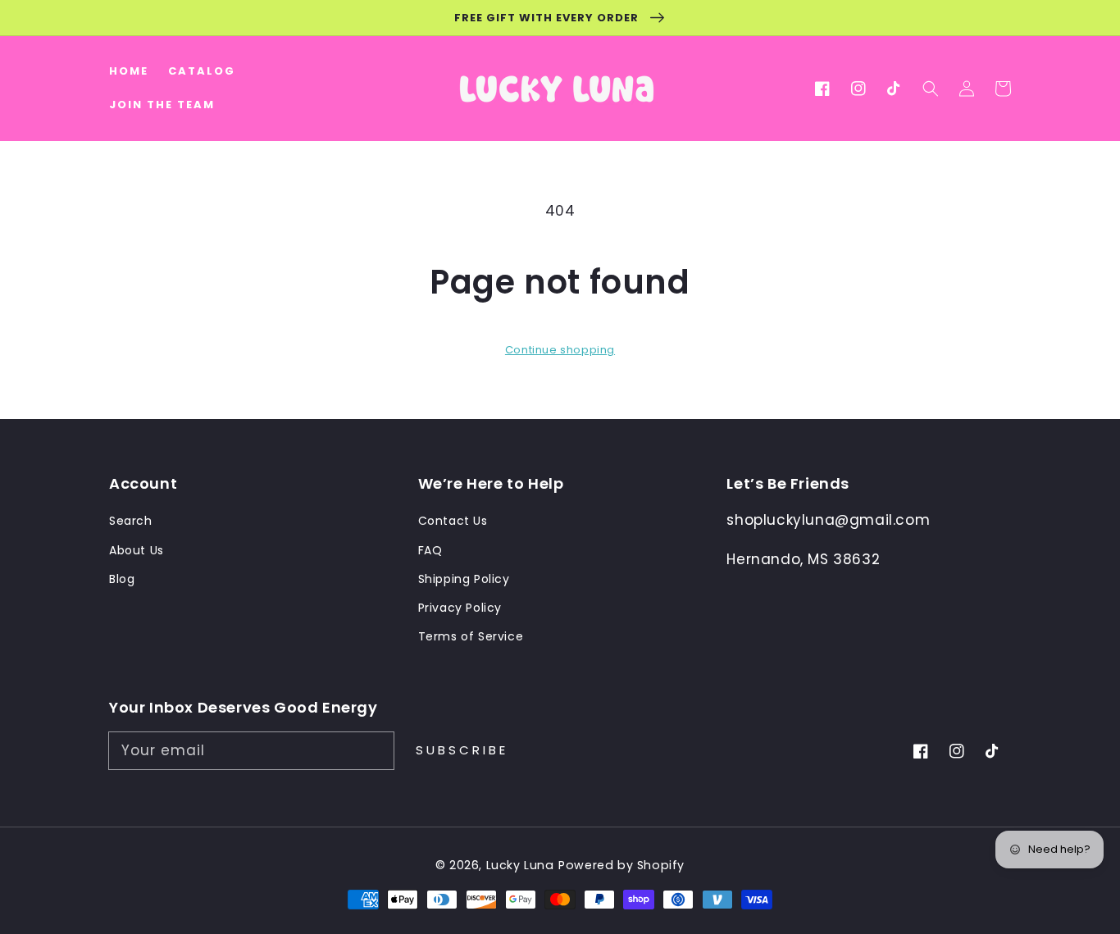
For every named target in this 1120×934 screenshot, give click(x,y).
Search (131, 521)
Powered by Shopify (621, 865)
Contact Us (453, 521)
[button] (931, 89)
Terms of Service (471, 636)
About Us (136, 550)
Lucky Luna (520, 865)
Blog (121, 579)
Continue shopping (560, 350)
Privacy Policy (460, 607)
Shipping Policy (464, 579)
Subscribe (462, 750)
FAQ (430, 550)
